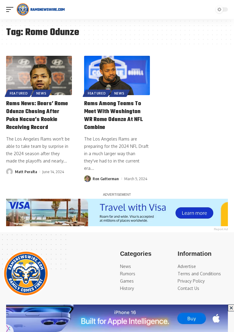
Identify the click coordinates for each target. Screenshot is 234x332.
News (41, 93)
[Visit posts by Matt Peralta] (9, 171)
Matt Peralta (26, 171)
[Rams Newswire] (40, 9)
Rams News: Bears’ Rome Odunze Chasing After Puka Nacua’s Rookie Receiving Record (37, 115)
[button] (11, 9)
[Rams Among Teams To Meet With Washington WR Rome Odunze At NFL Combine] (117, 75)
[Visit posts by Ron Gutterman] (87, 178)
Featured (19, 93)
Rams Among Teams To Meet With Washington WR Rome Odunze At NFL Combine (113, 115)
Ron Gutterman (106, 178)
